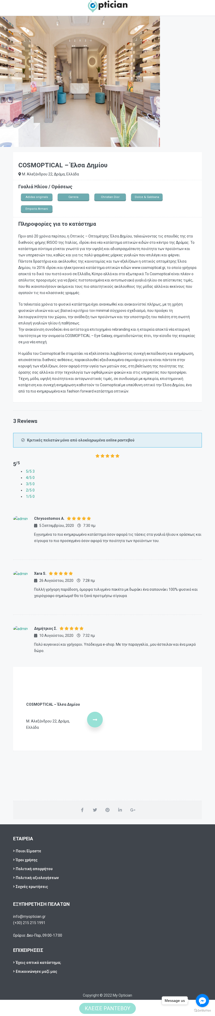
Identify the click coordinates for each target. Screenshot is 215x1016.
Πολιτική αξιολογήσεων (37, 878)
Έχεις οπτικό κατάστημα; (38, 962)
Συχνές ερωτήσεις (32, 887)
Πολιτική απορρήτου (34, 869)
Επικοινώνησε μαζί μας (36, 971)
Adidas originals (37, 197)
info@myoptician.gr (29, 916)
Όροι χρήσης (26, 860)
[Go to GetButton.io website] (202, 1010)
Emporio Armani (36, 209)
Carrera (73, 197)
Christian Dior (110, 197)
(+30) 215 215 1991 (29, 923)
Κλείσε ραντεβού (107, 1008)
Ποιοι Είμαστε (28, 851)
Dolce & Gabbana (147, 197)
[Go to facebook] (202, 1000)
